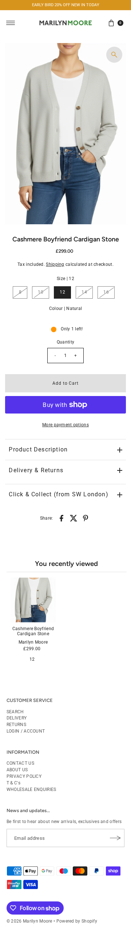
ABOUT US (17, 769)
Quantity (65, 342)
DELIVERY (17, 718)
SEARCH (15, 711)
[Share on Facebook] (61, 517)
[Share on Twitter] (73, 517)
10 (40, 292)
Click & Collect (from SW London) (58, 494)
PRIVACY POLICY (24, 776)
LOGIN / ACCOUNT (26, 731)
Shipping (55, 264)
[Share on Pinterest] (85, 517)
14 (84, 292)
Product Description (38, 449)
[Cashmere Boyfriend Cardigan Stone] (33, 600)
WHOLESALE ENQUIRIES (31, 789)
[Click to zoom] (114, 55)
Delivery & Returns (36, 470)
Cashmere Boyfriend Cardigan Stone (33, 631)
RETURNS (16, 724)
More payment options (65, 424)
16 (106, 292)
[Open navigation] (10, 23)
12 (62, 292)
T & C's (13, 782)
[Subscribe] (115, 838)
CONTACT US (20, 763)
